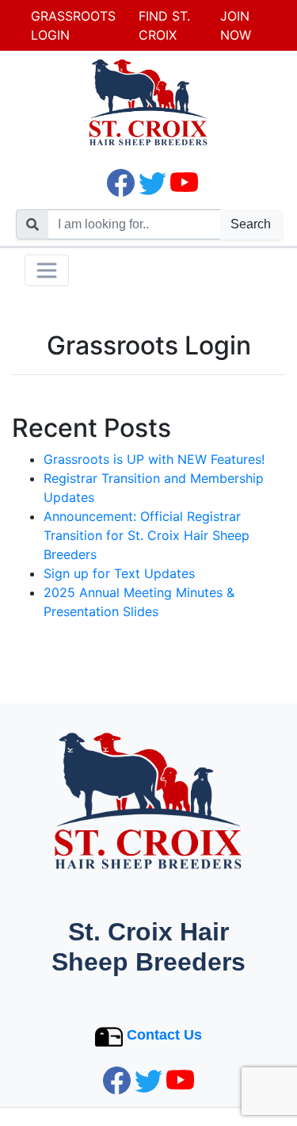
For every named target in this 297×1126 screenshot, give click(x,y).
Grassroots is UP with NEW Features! (154, 459)
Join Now (235, 25)
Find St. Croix (164, 25)
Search (250, 224)
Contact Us (164, 1035)
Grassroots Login (73, 25)
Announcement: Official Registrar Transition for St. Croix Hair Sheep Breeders (146, 535)
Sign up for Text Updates (119, 573)
